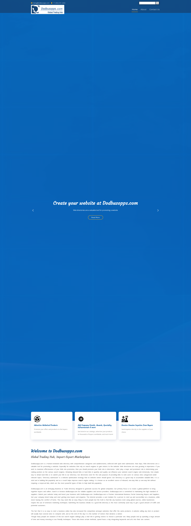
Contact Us (154, 9)
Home (135, 9)
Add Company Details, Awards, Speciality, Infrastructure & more (95, 426)
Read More (95, 223)
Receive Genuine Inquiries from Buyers (137, 425)
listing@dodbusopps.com (41, 3)
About (143, 9)
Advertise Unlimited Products (46, 425)
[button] (33, 210)
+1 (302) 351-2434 (59, 3)
